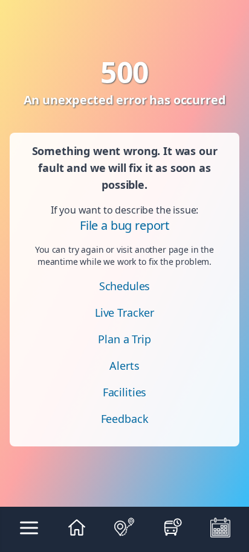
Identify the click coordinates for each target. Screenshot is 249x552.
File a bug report (124, 225)
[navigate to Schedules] (220, 527)
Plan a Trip (124, 339)
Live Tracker (124, 312)
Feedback (125, 418)
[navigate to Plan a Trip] (124, 527)
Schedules (124, 286)
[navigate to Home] (76, 527)
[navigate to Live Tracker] (172, 527)
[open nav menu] (29, 527)
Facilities (124, 392)
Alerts (124, 365)
